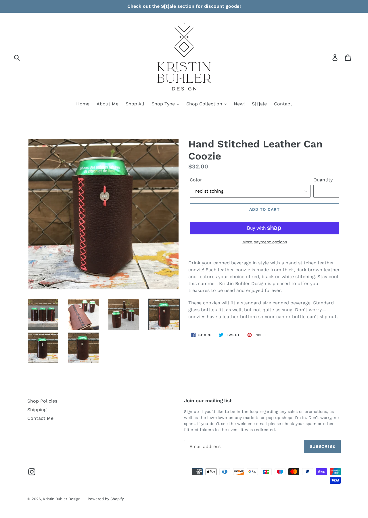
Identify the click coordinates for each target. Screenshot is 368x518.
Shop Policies (42, 401)
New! (239, 104)
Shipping (37, 409)
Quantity (323, 180)
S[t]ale (259, 104)
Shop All (135, 104)
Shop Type (164, 104)
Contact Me (40, 418)
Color (196, 180)
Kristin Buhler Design (61, 499)
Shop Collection (205, 104)
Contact (283, 104)
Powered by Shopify (106, 499)
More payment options (264, 242)
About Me (107, 104)
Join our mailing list (208, 400)
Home (82, 104)
